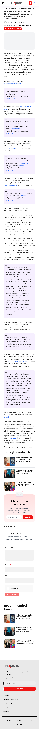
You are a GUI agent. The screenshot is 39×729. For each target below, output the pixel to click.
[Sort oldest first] (17, 526)
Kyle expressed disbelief (12, 84)
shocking (7, 417)
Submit (27, 517)
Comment (9, 547)
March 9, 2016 (10, 99)
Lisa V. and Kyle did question (18, 361)
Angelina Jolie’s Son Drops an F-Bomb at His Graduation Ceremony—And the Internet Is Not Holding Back (25, 486)
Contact (6, 711)
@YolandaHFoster (23, 163)
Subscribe (19, 689)
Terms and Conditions (10, 699)
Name (8, 565)
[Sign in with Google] (35, 3)
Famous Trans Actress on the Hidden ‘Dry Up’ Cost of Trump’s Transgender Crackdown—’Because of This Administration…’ (25, 474)
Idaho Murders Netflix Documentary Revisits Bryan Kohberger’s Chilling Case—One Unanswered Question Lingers (24, 462)
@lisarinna (13, 129)
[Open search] (30, 3)
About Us (6, 695)
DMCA (5, 707)
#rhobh (20, 129)
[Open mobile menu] (3, 3)
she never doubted (11, 148)
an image (13, 438)
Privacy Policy (8, 703)
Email (7, 576)
